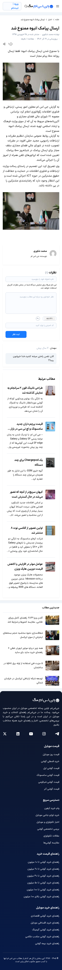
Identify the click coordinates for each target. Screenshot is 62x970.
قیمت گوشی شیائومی (48, 782)
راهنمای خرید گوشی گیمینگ (45, 930)
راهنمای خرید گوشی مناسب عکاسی (42, 936)
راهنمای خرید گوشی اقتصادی (45, 916)
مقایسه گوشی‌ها (51, 843)
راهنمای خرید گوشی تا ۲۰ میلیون (43, 869)
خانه (57, 19)
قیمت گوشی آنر (51, 789)
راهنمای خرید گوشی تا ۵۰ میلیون (43, 883)
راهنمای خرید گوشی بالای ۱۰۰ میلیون (41, 896)
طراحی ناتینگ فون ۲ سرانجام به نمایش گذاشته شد (25, 390)
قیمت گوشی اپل (51, 768)
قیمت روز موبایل (51, 754)
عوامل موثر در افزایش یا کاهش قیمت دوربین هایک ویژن (25, 566)
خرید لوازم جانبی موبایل (47, 815)
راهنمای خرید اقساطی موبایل (45, 923)
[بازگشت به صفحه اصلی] (40, 6)
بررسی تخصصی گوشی (48, 829)
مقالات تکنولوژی (51, 836)
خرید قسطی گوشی (50, 761)
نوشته (50, 34)
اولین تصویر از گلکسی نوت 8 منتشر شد (27, 530)
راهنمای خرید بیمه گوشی (47, 943)
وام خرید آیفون (51, 808)
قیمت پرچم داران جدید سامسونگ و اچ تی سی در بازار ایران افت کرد (26, 426)
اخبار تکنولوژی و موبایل (48, 822)
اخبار (50, 19)
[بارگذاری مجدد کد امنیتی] (38, 318)
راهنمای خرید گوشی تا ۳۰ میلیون (43, 876)
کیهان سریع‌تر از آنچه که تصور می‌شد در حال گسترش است (26, 494)
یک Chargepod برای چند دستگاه (28, 462)
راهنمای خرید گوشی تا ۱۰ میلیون (43, 862)
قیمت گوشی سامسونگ (48, 775)
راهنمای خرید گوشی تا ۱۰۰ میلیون (43, 890)
